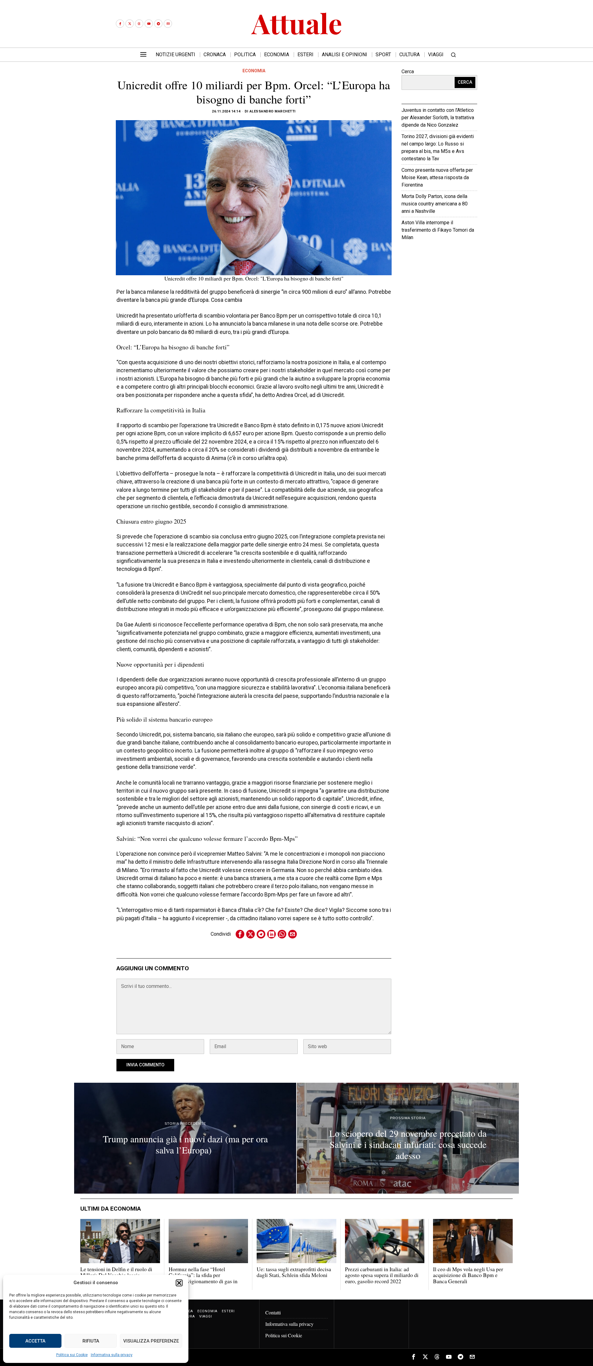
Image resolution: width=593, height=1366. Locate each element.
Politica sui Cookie (72, 1355)
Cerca (408, 71)
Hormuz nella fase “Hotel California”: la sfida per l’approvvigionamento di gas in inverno (203, 1278)
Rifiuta (90, 1341)
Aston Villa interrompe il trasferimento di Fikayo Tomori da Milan (438, 230)
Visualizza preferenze (151, 1341)
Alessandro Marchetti (273, 111)
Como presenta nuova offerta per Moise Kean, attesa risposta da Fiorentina (437, 177)
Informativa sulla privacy (111, 1355)
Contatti (273, 1312)
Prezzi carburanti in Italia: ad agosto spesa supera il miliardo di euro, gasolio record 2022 (381, 1275)
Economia (253, 70)
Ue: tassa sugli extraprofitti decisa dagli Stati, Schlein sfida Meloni (294, 1272)
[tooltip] (120, 23)
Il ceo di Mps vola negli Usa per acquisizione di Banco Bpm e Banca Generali (468, 1275)
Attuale (457, 256)
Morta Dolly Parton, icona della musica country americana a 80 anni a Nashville (435, 203)
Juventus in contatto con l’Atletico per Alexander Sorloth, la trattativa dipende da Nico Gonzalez (438, 117)
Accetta (35, 1341)
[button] (179, 1283)
